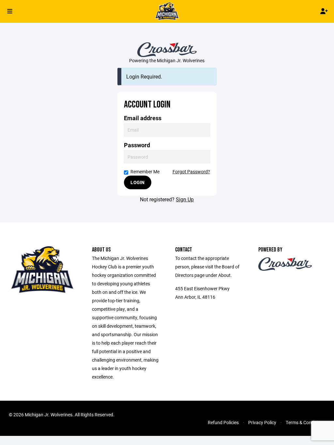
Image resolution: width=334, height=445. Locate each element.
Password (137, 145)
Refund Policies (223, 422)
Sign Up (185, 199)
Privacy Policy (262, 422)
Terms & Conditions (305, 422)
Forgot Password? (191, 171)
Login (137, 182)
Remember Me (144, 171)
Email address (142, 118)
